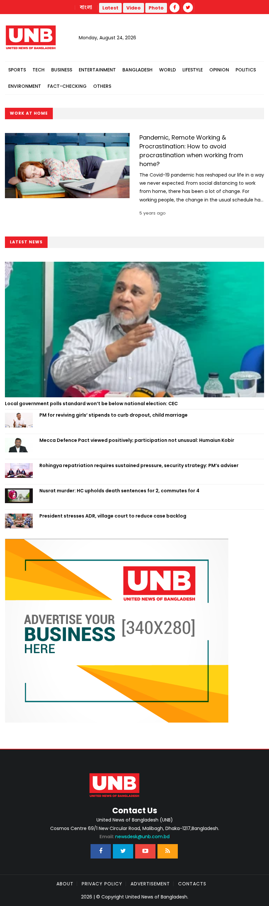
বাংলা (86, 7)
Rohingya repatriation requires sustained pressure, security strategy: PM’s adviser (138, 465)
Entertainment (97, 69)
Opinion (219, 69)
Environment (24, 86)
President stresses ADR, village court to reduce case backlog (112, 516)
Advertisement (150, 883)
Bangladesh (137, 69)
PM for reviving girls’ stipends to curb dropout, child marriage (113, 415)
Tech (38, 69)
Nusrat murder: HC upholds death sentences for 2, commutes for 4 (119, 490)
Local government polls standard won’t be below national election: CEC (91, 403)
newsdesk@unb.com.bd (134, 836)
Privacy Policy (102, 883)
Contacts (192, 883)
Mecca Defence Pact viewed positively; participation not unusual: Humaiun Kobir (136, 440)
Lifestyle (192, 69)
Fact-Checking (67, 86)
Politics (246, 69)
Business (61, 69)
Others (102, 86)
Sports (17, 69)
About (64, 883)
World (167, 69)
